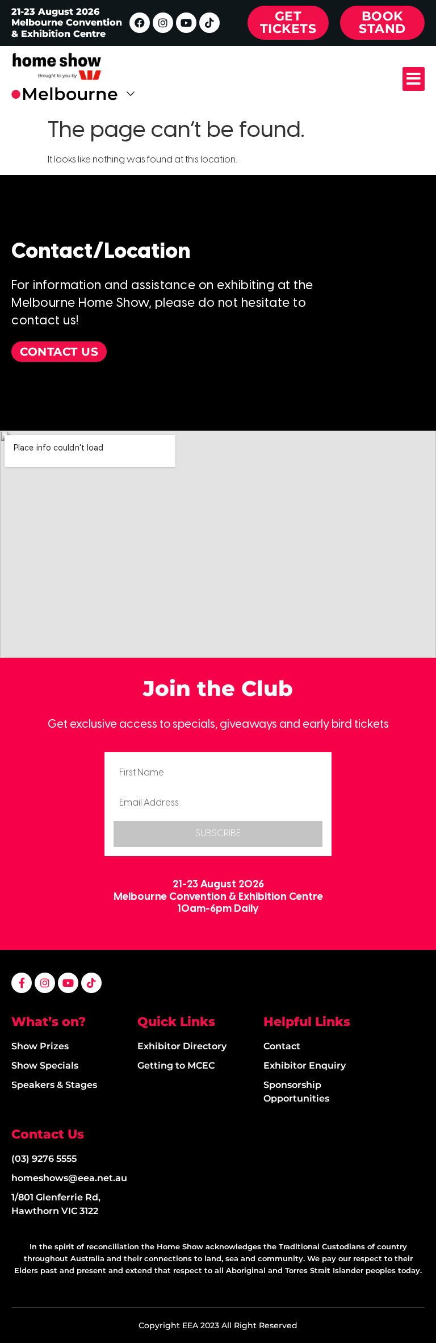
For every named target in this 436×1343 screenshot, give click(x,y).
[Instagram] (163, 22)
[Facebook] (139, 22)
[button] (414, 79)
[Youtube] (186, 22)
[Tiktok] (209, 22)
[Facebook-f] (21, 983)
